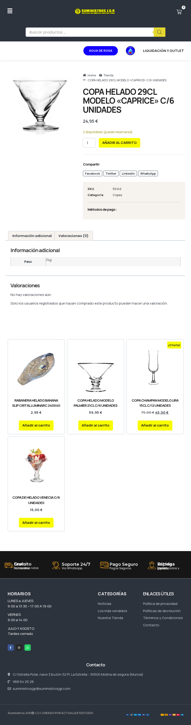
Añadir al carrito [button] (36, 425)
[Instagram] (19, 647)
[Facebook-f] (11, 647)
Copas (117, 195)
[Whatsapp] (27, 647)
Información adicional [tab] (32, 236)
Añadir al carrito (119, 142)
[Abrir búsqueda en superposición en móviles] (95, 32)
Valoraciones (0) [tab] (73, 236)
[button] (92, 173)
